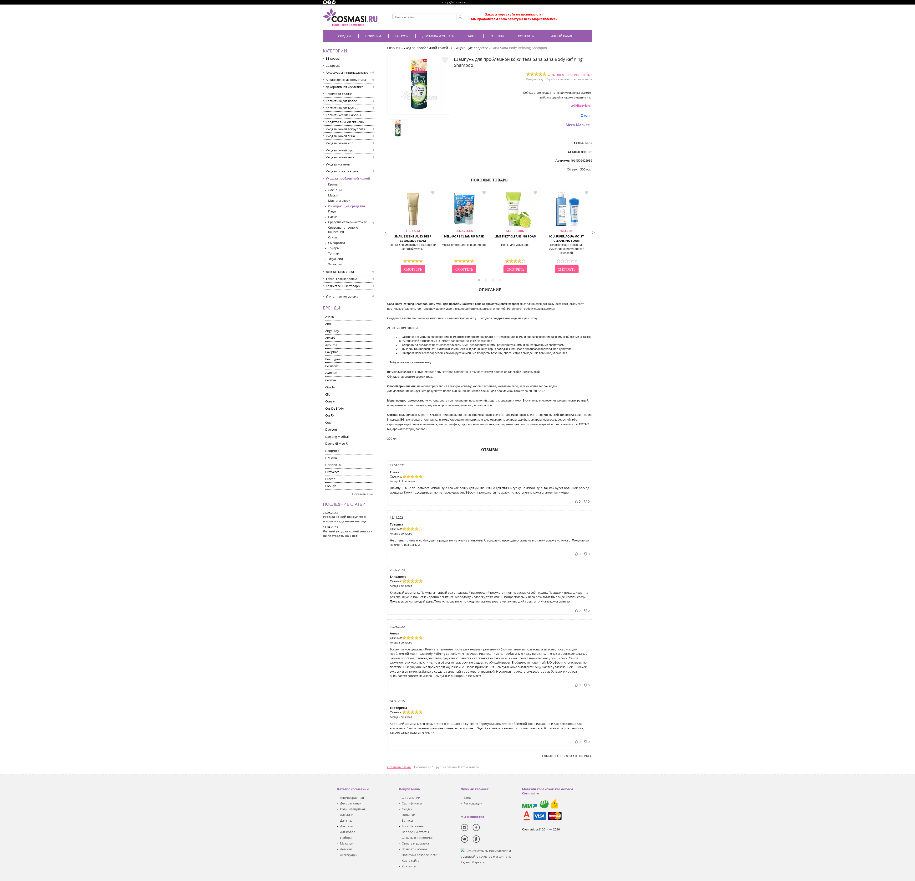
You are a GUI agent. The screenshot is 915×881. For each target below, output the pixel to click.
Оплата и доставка (415, 843)
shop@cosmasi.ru (454, 2)
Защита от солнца (339, 94)
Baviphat (331, 352)
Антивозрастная (352, 797)
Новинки (373, 36)
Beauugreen (333, 359)
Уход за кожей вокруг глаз (345, 129)
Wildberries (580, 105)
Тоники (333, 253)
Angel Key (332, 331)
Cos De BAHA (334, 408)
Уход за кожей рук (339, 150)
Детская (346, 849)
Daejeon (331, 429)
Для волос (347, 832)
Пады (332, 211)
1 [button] (479, 280)
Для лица (346, 815)
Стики (332, 237)
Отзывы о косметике (417, 837)
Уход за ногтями (338, 164)
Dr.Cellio (331, 458)
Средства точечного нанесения (343, 229)
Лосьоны (335, 190)
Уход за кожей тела (340, 157)
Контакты (526, 36)
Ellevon (330, 479)
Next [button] (593, 232)
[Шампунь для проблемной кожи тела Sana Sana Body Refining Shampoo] (419, 110)
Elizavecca (332, 472)
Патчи (332, 217)
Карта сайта (410, 860)
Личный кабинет (562, 36)
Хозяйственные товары (343, 286)
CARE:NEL (332, 373)
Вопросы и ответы (415, 832)
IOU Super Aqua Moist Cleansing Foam (566, 236)
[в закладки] (445, 60)
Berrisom (331, 366)
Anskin (330, 338)
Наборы (346, 837)
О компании (411, 797)
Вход (467, 797)
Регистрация (472, 803)
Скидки (344, 36)
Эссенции (335, 264)
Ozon (585, 115)
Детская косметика (340, 271)
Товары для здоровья (341, 279)
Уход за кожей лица (340, 136)
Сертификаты (412, 803)
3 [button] (493, 280)
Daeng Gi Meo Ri (336, 443)
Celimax (330, 380)
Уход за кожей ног (339, 143)
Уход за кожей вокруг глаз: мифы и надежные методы (345, 519)
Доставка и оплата (438, 36)
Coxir (329, 422)
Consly (330, 401)
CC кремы (333, 65)
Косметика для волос (341, 101)
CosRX (329, 415)
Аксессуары (348, 855)
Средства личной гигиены (345, 122)
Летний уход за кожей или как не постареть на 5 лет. (347, 533)
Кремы (333, 184)
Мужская (346, 843)
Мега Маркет (578, 124)
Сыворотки (336, 243)
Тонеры (334, 248)
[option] (413, 232)
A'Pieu (329, 316)
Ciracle (330, 387)
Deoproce (332, 450)
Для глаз (346, 820)
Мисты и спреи (339, 200)
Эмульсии (335, 259)
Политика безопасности (419, 855)
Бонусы (407, 820)
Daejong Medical (337, 436)
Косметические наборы (343, 115)
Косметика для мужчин (343, 108)
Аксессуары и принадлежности (348, 72)
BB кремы (333, 58)
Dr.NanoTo (333, 465)
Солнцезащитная (353, 809)
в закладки (432, 193)
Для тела (346, 826)
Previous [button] (386, 232)
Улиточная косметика (342, 296)
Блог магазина (412, 826)
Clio (327, 394)
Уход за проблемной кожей (348, 178)
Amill (328, 324)
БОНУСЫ (401, 36)
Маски (333, 195)
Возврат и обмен (414, 849)
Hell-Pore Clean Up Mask (464, 233)
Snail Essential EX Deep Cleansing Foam (412, 236)
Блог (472, 36)
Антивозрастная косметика (346, 79)
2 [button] (486, 280)
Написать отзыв (580, 74)
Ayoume (331, 345)
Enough (330, 486)
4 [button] (500, 280)
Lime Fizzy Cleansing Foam (515, 233)
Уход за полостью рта (342, 171)
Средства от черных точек (347, 222)
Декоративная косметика (344, 87)
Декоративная (350, 803)
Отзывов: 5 (556, 74)
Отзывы (497, 36)
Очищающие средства (346, 206)
